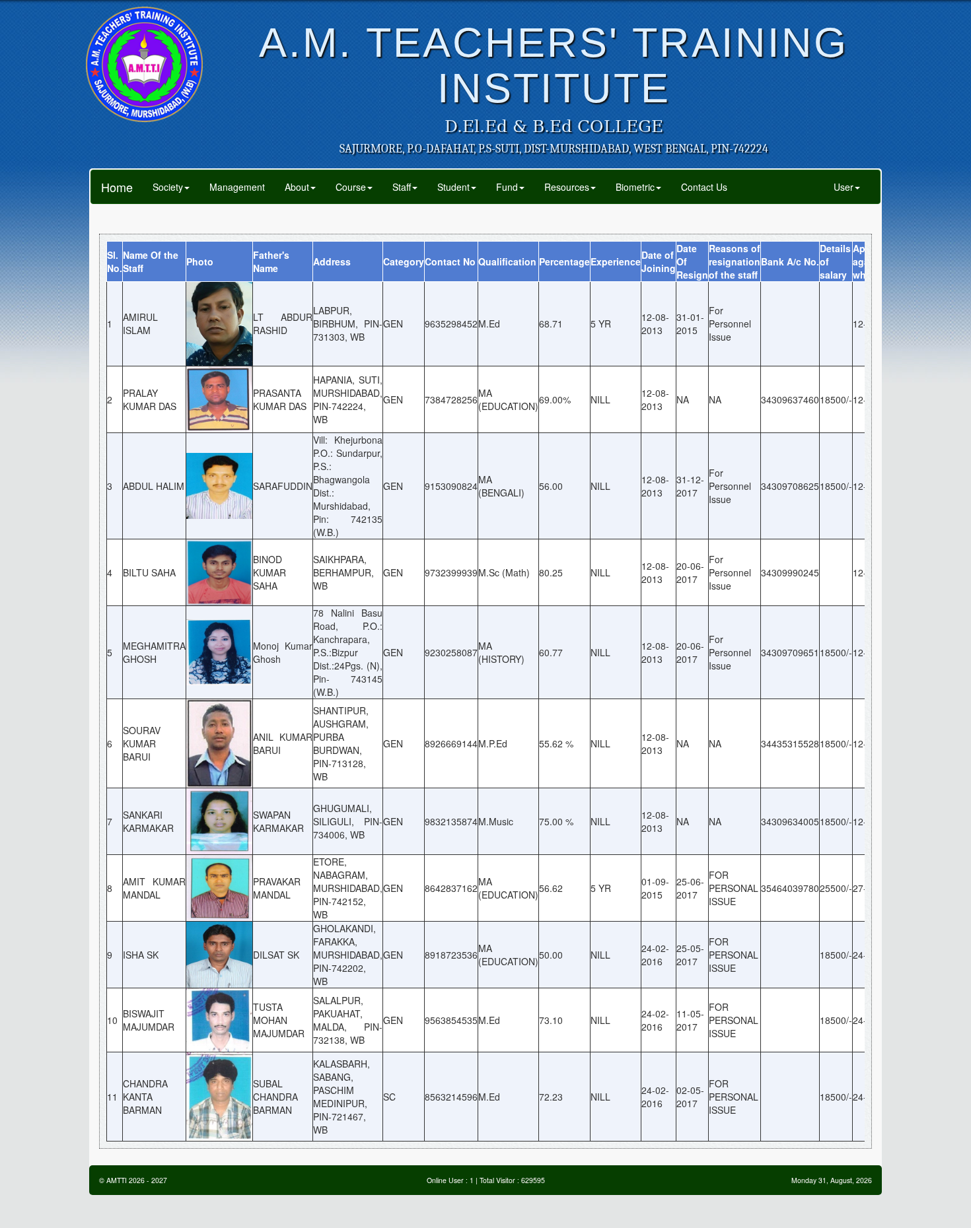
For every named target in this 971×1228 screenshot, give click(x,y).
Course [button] (351, 186)
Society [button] (168, 186)
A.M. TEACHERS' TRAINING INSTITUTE (553, 65)
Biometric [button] (635, 186)
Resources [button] (566, 186)
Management (237, 186)
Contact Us (704, 186)
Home (117, 186)
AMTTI (116, 1180)
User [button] (843, 186)
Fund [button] (507, 186)
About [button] (297, 186)
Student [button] (453, 186)
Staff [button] (401, 186)
